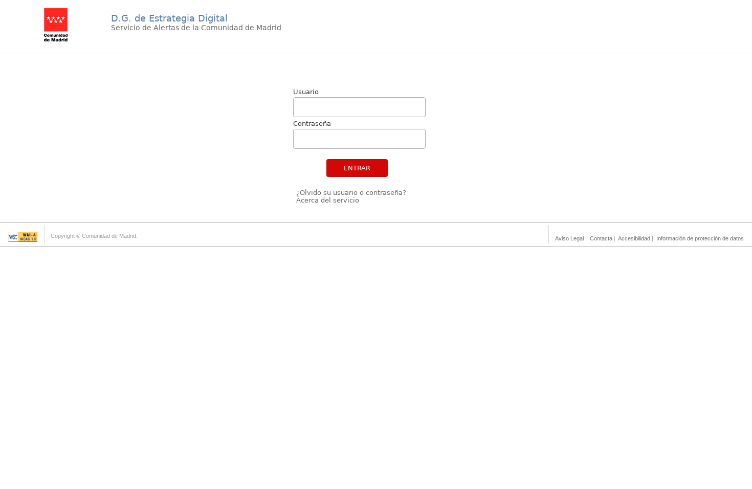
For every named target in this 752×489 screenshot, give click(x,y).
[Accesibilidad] (22, 239)
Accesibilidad (634, 238)
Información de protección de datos (700, 238)
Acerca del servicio (327, 200)
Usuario (306, 92)
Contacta (601, 238)
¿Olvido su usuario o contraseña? (351, 192)
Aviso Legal (569, 238)
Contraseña (312, 123)
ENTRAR (357, 168)
